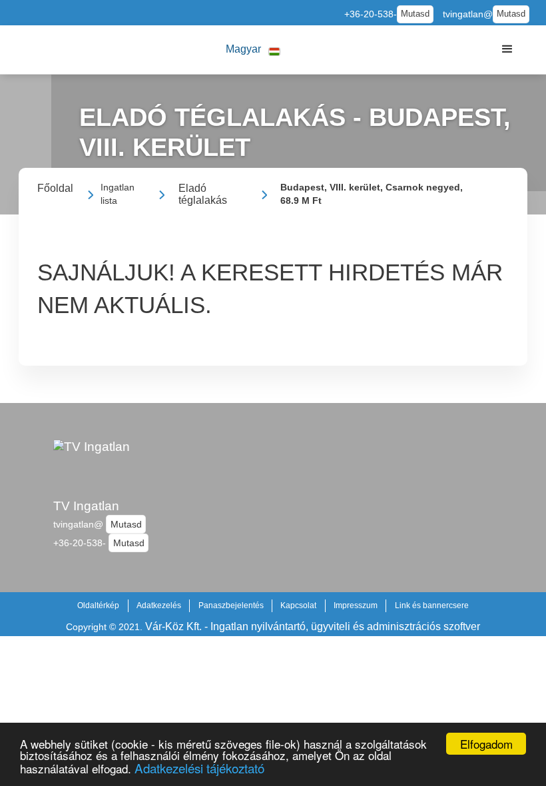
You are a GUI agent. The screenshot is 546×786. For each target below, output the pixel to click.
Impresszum (356, 605)
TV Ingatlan (86, 506)
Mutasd (415, 14)
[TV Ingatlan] (91, 463)
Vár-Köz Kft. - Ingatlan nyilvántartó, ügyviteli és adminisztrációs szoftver (312, 626)
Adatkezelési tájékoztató (199, 768)
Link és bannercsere (432, 605)
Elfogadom (486, 743)
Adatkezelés (158, 605)
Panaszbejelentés (231, 605)
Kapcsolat (298, 605)
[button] (253, 50)
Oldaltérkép (98, 605)
